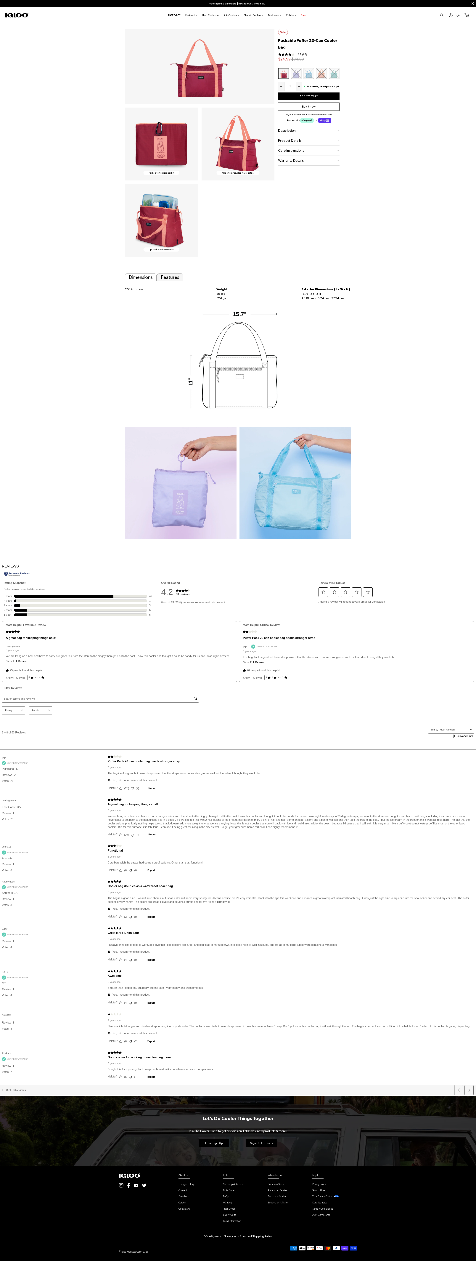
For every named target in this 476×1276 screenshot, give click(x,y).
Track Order (229, 1208)
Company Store (276, 1184)
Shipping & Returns (233, 1184)
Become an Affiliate (278, 1202)
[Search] (441, 15)
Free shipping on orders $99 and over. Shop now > (238, 3)
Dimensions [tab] (141, 277)
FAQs (226, 1196)
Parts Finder (229, 1190)
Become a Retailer (277, 1196)
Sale (303, 15)
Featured (190, 15)
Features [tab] (170, 277)
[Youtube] (136, 1185)
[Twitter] (144, 1185)
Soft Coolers (230, 15)
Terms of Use (318, 1190)
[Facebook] (128, 1185)
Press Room (184, 1196)
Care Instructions (291, 150)
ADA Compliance (321, 1214)
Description (287, 130)
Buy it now (309, 106)
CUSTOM (174, 15)
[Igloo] (16, 15)
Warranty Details (291, 160)
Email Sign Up (214, 1143)
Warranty (227, 1202)
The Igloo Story (186, 1184)
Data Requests (319, 1202)
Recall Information (232, 1220)
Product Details (289, 141)
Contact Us (184, 1208)
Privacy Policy (319, 1184)
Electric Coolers (252, 15)
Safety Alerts (229, 1214)
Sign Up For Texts (261, 1143)
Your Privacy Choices (322, 1196)
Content (182, 1190)
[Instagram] (121, 1185)
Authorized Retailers (278, 1190)
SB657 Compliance (322, 1208)
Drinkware (273, 15)
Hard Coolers (209, 15)
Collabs (290, 15)
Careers (182, 1202)
